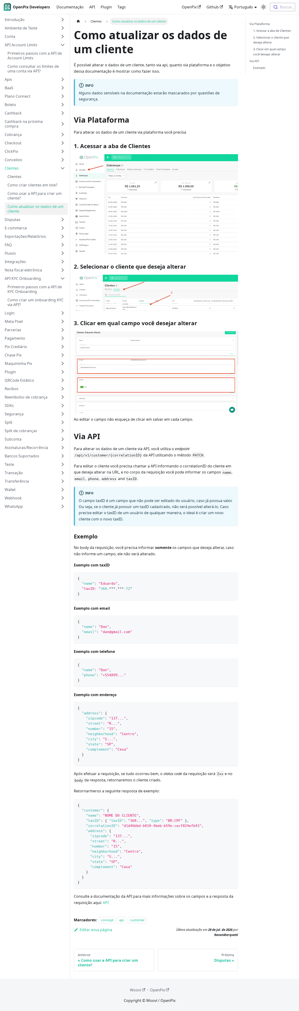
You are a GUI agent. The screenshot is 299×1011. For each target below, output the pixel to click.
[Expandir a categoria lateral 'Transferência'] (62, 481)
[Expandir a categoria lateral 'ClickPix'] (62, 151)
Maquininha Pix (18, 363)
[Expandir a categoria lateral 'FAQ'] (62, 245)
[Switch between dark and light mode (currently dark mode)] (263, 7)
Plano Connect (17, 96)
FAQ (8, 244)
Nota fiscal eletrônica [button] (23, 270)
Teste (9, 464)
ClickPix (11, 151)
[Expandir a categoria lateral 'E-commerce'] (62, 228)
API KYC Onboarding (23, 278)
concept (107, 920)
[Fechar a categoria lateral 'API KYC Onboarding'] (62, 278)
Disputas (12, 219)
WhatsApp (14, 506)
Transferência (17, 481)
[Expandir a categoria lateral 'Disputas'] (62, 219)
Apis (8, 79)
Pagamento (15, 338)
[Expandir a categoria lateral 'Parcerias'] (62, 330)
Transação (14, 472)
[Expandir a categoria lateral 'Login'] (62, 313)
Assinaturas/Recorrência (26, 447)
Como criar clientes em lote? (32, 185)
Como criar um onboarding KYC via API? (35, 302)
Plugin (106, 7)
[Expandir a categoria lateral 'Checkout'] (62, 143)
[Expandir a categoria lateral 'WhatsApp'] (62, 506)
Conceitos (13, 159)
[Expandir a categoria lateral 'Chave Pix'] (62, 355)
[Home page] (78, 21)
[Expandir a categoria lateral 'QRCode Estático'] (62, 380)
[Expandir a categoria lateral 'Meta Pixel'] (62, 321)
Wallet (10, 489)
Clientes (12, 168)
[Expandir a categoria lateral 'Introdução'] (62, 19)
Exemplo (259, 68)
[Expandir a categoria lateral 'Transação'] (62, 473)
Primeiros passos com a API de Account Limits (34, 56)
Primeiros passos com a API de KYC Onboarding (34, 289)
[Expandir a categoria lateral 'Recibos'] (62, 388)
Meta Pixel (14, 321)
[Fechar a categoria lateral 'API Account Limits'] (62, 45)
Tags (121, 7)
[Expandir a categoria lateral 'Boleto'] (62, 104)
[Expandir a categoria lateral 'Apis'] (62, 79)
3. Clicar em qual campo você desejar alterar (269, 51)
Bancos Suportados (22, 456)
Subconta (13, 439)
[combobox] (282, 7)
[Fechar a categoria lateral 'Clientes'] (62, 168)
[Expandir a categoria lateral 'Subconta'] (62, 439)
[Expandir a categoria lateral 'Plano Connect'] (62, 96)
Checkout (13, 143)
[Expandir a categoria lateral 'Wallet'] (62, 489)
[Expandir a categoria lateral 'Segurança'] (62, 414)
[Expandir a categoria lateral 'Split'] (62, 422)
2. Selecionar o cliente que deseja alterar (271, 39)
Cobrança (13, 134)
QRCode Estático (19, 380)
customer (137, 920)
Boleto (10, 104)
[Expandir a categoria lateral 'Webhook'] (62, 498)
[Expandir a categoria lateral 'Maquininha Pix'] (62, 363)
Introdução (15, 19)
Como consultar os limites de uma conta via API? (33, 69)
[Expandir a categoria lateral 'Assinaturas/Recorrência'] (62, 447)
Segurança (14, 414)
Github (212, 7)
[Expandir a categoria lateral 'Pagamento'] (62, 338)
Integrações (15, 261)
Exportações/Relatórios (25, 236)
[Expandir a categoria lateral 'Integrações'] (62, 261)
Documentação (70, 7)
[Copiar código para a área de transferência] (232, 578)
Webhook (13, 498)
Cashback (13, 113)
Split (8, 422)
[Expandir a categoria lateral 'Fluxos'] (62, 253)
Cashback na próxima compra (24, 124)
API (92, 7)
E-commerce (16, 228)
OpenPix (189, 7)
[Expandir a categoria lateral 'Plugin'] (62, 372)
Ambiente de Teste (21, 28)
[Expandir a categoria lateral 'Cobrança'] (62, 134)
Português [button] (243, 7)
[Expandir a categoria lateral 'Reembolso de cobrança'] (62, 397)
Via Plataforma (259, 24)
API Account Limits (21, 44)
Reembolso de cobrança (26, 397)
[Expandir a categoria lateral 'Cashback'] (62, 113)
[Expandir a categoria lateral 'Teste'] (62, 464)
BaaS (9, 87)
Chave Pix (13, 355)
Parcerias (13, 329)
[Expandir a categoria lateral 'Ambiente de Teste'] (62, 28)
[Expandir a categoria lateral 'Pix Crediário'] (62, 346)
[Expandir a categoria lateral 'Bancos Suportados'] (62, 456)
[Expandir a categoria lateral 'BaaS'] (62, 88)
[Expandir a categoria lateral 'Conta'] (62, 36)
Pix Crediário (16, 346)
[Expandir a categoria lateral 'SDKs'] (62, 405)
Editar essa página (96, 929)
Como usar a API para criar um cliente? (34, 196)
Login (9, 313)
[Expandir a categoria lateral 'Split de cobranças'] (62, 430)
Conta (10, 36)
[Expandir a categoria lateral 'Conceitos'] (62, 160)
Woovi (135, 990)
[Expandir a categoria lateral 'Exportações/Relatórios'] (62, 236)
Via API (254, 61)
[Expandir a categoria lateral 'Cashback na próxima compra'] (62, 124)
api (121, 920)
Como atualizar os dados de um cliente (35, 209)
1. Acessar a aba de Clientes (272, 30)
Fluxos (10, 253)
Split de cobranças (21, 430)
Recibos (11, 388)
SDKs (9, 405)
